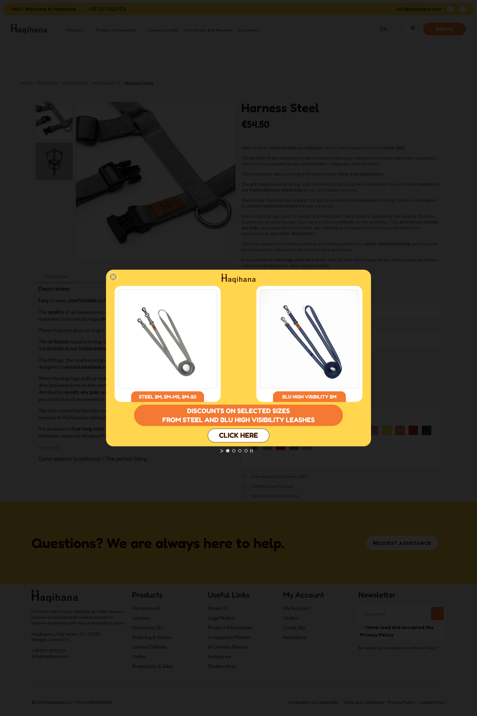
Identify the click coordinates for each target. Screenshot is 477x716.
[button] (113, 276)
